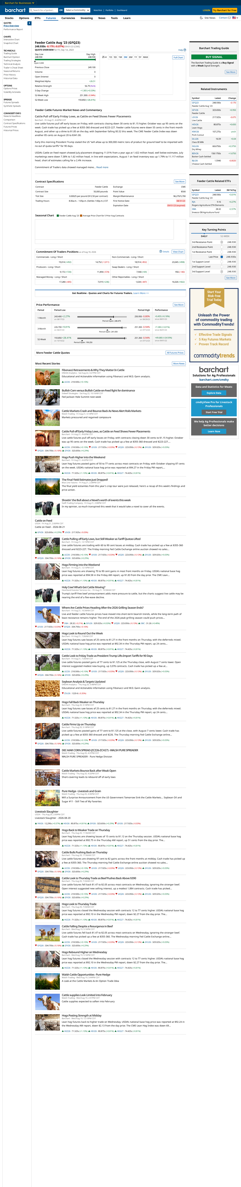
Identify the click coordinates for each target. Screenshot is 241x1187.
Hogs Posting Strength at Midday (81, 1015)
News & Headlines (12, 116)
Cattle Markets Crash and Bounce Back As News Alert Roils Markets (101, 411)
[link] (182, 49)
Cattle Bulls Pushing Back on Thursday (84, 852)
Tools (114, 18)
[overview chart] (142, 79)
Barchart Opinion (12, 56)
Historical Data (10, 78)
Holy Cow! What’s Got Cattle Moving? (83, 587)
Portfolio (109, 10)
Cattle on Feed (43, 520)
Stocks (9, 18)
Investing (87, 18)
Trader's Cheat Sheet (13, 67)
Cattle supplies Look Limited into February (87, 995)
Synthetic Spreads (12, 105)
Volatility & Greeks (12, 92)
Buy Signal (214, 57)
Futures (51, 18)
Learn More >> (141, 293)
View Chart (178, 251)
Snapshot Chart (11, 43)
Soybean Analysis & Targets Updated (83, 681)
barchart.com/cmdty (214, 379)
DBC (143, 623)
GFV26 (67, 450)
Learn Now (214, 431)
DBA (66, 623)
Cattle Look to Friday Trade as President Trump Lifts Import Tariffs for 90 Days (107, 655)
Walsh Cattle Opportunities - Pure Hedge (86, 974)
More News (178, 363)
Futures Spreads (11, 102)
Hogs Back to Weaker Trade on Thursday (86, 830)
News (101, 18)
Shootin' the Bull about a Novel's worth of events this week (96, 500)
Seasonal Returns (12, 71)
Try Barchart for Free (224, 10)
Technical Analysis (12, 64)
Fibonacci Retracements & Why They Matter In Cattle (93, 370)
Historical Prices (11, 130)
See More (179, 181)
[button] (235, 18)
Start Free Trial (214, 412)
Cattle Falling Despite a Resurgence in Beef (87, 926)
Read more (102, 167)
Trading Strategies (12, 60)
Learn (127, 18)
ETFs (37, 18)
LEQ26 (121, 447)
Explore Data (214, 392)
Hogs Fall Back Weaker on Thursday (83, 702)
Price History (10, 74)
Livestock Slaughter (46, 811)
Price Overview (11, 25)
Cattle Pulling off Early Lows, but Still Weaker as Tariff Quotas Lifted (101, 539)
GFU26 (148, 447)
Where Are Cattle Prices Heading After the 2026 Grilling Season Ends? (102, 607)
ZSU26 (67, 693)
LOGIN (206, 10)
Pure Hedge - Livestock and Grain (81, 791)
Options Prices (10, 88)
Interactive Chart (12, 39)
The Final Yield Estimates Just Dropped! (85, 479)
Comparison (9, 119)
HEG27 (120, 473)
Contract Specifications (14, 123)
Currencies (68, 18)
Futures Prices (10, 126)
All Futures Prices (175, 352)
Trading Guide (10, 53)
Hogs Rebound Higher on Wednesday (84, 952)
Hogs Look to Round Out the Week (82, 633)
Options (24, 18)
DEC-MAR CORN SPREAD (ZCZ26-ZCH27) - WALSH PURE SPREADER (100, 750)
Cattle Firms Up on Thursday (79, 724)
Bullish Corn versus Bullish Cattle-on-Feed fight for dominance (98, 390)
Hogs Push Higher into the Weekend (83, 457)
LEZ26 (67, 382)
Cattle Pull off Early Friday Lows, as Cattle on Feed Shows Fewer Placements (83, 116)
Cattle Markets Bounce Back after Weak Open (89, 770)
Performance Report (13, 29)
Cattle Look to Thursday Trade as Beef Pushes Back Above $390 (99, 878)
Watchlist (98, 10)
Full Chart (178, 57)
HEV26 (94, 473)
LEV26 (94, 447)
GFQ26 (40, 450)
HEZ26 (67, 473)
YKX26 (40, 823)
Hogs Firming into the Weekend (81, 564)
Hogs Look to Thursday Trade (79, 904)
